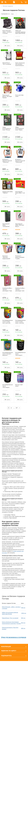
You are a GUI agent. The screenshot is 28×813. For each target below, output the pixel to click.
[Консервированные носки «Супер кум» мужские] (7, 313)
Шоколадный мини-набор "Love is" (20, 193)
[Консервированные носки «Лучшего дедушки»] (7, 345)
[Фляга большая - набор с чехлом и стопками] (7, 23)
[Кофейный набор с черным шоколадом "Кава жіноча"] (7, 281)
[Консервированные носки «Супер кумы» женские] (20, 313)
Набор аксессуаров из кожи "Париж (19, 129)
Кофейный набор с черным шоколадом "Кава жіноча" (7, 290)
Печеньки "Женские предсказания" (6, 257)
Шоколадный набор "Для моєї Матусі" (19, 225)
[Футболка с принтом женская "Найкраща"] (7, 152)
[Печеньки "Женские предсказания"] (7, 248)
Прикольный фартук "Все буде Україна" (7, 96)
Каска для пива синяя (19, 95)
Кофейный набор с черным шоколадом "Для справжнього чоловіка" (20, 290)
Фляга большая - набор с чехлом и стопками (7, 32)
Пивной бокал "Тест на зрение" (10, 618)
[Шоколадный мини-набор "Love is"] (20, 184)
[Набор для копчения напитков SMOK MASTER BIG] (20, 23)
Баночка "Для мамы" (19, 385)
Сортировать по (5, 13)
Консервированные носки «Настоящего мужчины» (20, 354)
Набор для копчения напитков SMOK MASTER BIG (20, 32)
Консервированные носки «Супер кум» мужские (7, 322)
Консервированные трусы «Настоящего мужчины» (7, 386)
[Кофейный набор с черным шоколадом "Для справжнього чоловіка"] (20, 281)
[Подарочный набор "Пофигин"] (7, 184)
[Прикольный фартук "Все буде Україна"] (7, 87)
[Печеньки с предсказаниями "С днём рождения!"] (20, 248)
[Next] (19, 407)
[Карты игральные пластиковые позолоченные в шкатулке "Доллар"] (20, 55)
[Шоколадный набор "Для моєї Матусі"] (20, 216)
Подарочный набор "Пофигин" (7, 192)
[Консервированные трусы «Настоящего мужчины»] (7, 377)
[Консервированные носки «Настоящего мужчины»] (20, 345)
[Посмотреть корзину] (26, 2)
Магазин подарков (8, 6)
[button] (21, 2)
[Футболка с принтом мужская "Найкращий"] (20, 152)
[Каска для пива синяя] (20, 87)
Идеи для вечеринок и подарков (13, 637)
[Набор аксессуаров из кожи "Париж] (20, 120)
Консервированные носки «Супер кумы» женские (20, 322)
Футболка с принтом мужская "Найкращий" (20, 161)
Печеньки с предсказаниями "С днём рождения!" (19, 257)
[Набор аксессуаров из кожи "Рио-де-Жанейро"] (7, 120)
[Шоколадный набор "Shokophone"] (7, 216)
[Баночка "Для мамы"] (20, 377)
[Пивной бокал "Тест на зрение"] (7, 55)
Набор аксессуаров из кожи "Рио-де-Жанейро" (6, 129)
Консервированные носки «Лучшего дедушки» (7, 354)
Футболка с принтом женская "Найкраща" (7, 161)
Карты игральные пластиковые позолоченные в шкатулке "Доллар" (20, 64)
